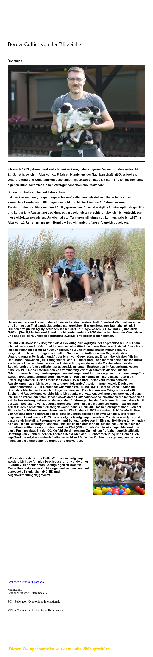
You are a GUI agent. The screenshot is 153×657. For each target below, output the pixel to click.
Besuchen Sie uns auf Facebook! (27, 581)
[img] (76, 25)
